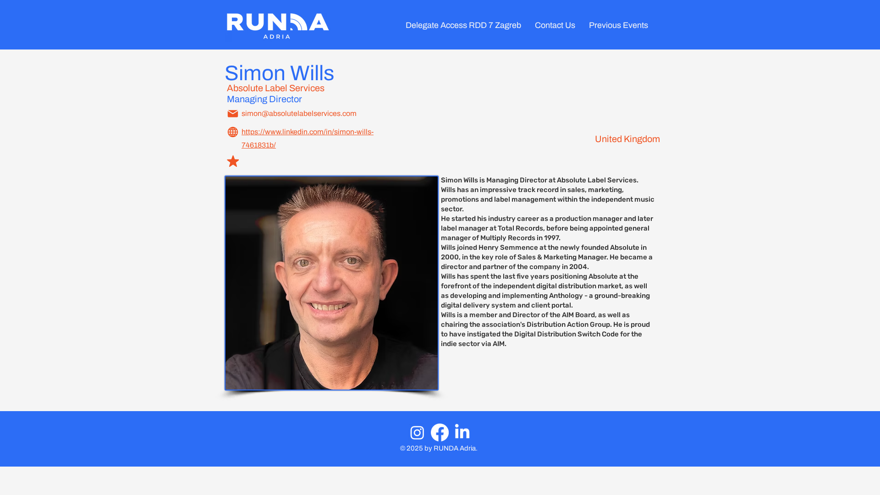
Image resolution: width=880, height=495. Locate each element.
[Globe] (233, 132)
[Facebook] (440, 432)
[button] (618, 25)
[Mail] (233, 114)
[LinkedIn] (462, 432)
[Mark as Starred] (233, 161)
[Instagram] (417, 432)
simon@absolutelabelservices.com (299, 113)
